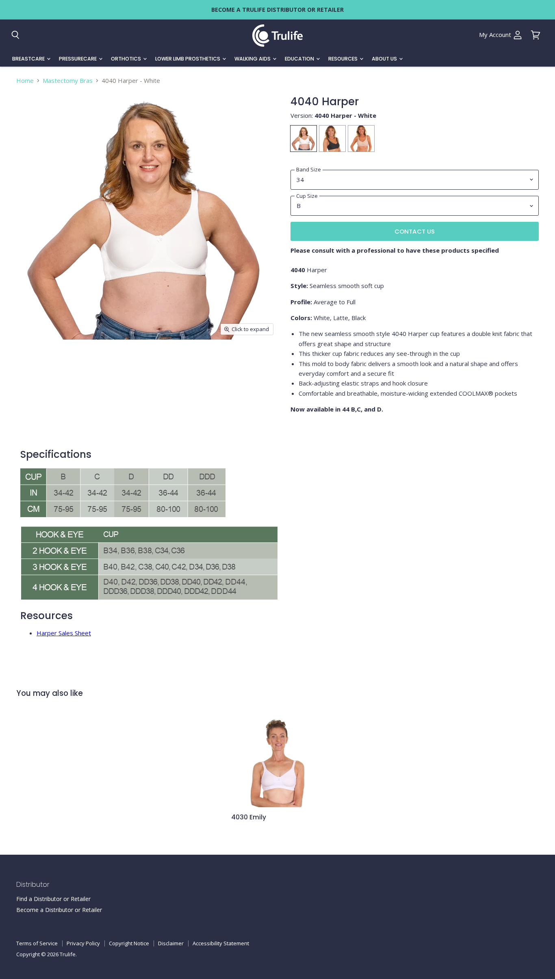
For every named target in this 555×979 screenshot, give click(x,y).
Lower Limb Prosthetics (188, 58)
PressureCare (78, 58)
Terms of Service (37, 943)
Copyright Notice (129, 943)
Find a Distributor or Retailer (53, 899)
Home (25, 80)
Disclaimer (171, 943)
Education (300, 58)
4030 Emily (248, 817)
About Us (385, 58)
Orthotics (126, 58)
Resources (343, 58)
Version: (333, 115)
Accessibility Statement (221, 943)
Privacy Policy (83, 943)
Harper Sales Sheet (64, 633)
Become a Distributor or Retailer (59, 910)
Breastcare (29, 58)
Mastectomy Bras (68, 80)
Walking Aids (253, 58)
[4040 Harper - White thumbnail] (32, 363)
